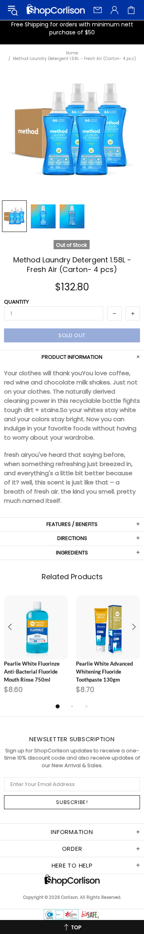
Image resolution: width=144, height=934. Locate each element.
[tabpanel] (36, 648)
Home (72, 53)
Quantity (16, 302)
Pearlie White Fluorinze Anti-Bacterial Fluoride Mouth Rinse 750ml (32, 671)
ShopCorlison (56, 10)
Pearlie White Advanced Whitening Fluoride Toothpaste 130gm (104, 671)
